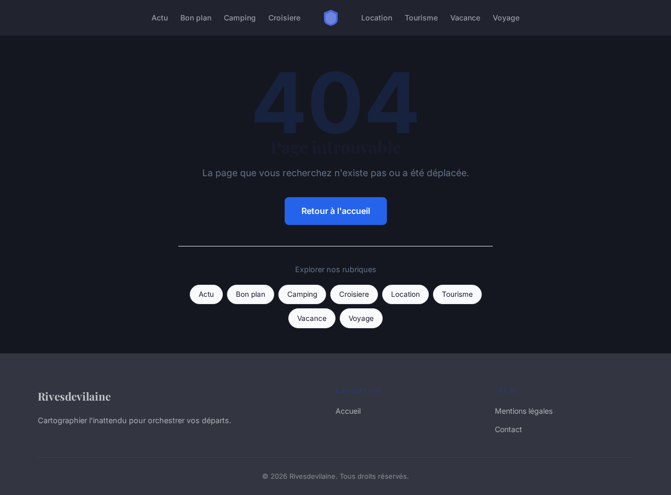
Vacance (465, 17)
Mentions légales (524, 410)
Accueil (348, 410)
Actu (159, 17)
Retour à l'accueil (335, 211)
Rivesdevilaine (74, 396)
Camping (240, 17)
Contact (508, 429)
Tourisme (421, 17)
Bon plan (195, 17)
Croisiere (284, 17)
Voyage (506, 17)
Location (376, 17)
